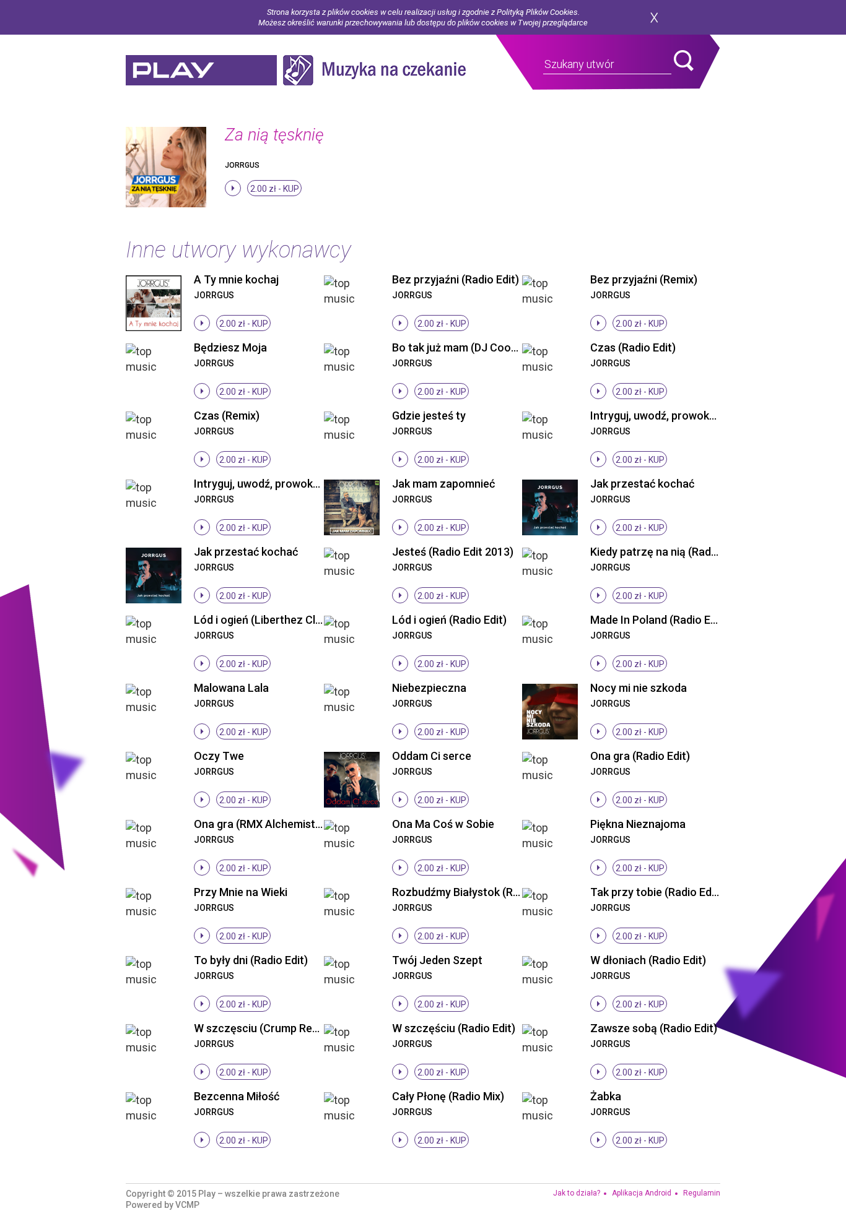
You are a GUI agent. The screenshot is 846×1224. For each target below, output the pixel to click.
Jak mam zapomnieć (443, 483)
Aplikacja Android (641, 1193)
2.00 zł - (274, 189)
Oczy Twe (219, 755)
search (684, 60)
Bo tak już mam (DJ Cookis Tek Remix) (487, 347)
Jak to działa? (576, 1193)
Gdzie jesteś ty (429, 415)
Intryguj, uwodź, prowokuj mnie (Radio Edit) (301, 483)
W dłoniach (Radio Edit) (648, 960)
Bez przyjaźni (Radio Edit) (455, 279)
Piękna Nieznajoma (638, 823)
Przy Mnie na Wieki (240, 892)
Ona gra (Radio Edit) (640, 755)
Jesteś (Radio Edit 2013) (452, 551)
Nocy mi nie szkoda (638, 687)
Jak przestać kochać (642, 483)
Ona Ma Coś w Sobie (443, 823)
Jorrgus (242, 165)
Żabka (605, 1096)
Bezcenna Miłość (236, 1096)
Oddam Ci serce (431, 755)
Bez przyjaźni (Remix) (643, 279)
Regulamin (701, 1193)
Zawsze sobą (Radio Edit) (653, 1028)
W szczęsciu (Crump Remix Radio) (279, 1028)
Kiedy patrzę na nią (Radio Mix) (667, 551)
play (201, 70)
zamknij (654, 17)
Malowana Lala (231, 687)
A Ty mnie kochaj (236, 279)
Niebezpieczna (429, 687)
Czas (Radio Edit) (633, 347)
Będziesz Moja (230, 347)
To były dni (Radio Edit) (251, 960)
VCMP (187, 1205)
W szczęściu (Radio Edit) (453, 1028)
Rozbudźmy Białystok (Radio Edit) (476, 892)
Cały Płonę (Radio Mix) (448, 1096)
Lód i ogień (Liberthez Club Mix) (272, 619)
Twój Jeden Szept (437, 960)
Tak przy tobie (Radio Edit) (656, 892)
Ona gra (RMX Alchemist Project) (276, 823)
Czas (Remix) (226, 415)
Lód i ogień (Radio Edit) (449, 619)
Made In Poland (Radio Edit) (658, 619)
